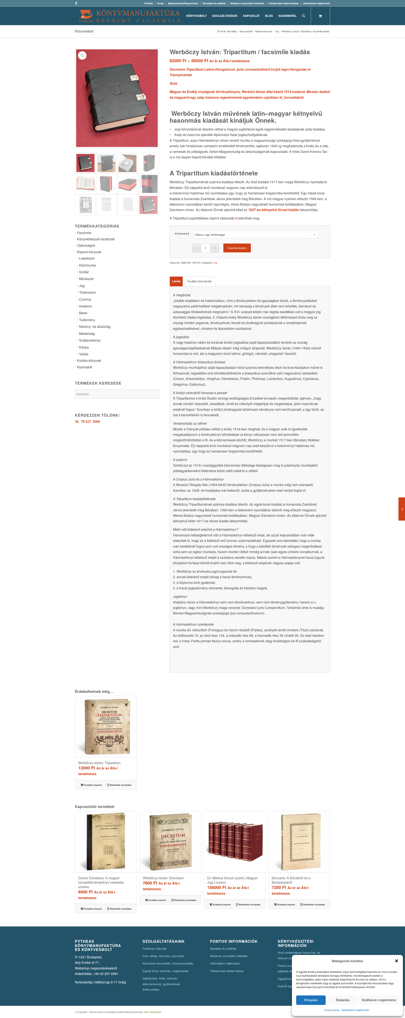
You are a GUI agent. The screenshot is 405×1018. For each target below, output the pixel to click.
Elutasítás (343, 1000)
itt (236, 218)
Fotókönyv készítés (155, 949)
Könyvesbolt (84, 31)
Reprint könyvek (89, 251)
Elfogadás (311, 1000)
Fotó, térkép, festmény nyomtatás (163, 956)
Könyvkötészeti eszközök (96, 239)
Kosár (160, 3)
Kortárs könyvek (89, 360)
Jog (82, 285)
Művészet (86, 278)
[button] (396, 961)
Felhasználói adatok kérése (284, 3)
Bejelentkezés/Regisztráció (183, 3)
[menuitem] (148, 3)
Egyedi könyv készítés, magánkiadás (166, 971)
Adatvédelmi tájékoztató (355, 1010)
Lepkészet (86, 258)
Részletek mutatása (120, 784)
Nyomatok (84, 367)
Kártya (84, 347)
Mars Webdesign (152, 1012)
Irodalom (85, 306)
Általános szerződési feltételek (247, 3)
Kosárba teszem (237, 248)
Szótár (84, 271)
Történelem (87, 292)
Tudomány (87, 319)
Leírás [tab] (176, 281)
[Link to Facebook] (76, 3)
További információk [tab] (199, 281)
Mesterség (87, 333)
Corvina (85, 299)
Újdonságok (86, 245)
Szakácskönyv (90, 340)
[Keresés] (303, 16)
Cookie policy (331, 1010)
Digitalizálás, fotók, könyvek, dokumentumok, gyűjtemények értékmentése (161, 983)
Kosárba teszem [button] (92, 784)
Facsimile (84, 232)
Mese (83, 312)
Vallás (83, 353)
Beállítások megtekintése (379, 1000)
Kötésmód (182, 233)
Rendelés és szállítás (214, 3)
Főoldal (148, 3)
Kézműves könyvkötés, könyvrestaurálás (168, 963)
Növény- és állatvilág (95, 326)
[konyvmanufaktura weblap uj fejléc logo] (129, 16)
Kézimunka (87, 265)
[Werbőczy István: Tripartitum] (401, 509)
